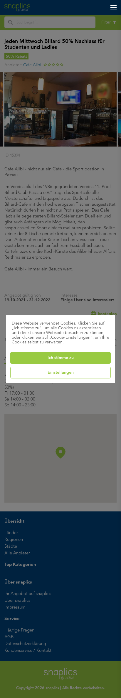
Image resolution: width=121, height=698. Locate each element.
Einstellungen (61, 372)
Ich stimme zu (61, 358)
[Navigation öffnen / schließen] (113, 7)
